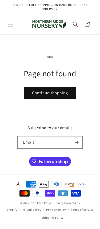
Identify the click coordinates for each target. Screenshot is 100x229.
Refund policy (31, 209)
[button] (11, 24)
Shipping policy (53, 217)
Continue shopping (50, 92)
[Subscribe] (76, 142)
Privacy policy (56, 209)
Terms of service (82, 209)
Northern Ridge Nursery (47, 203)
